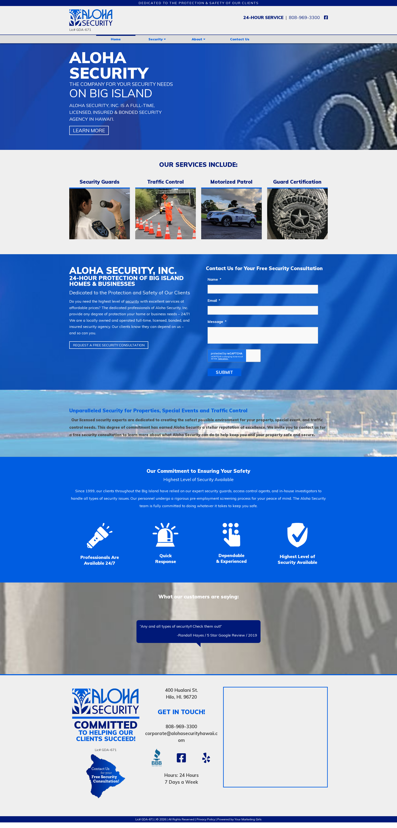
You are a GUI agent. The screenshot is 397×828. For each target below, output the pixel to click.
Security (156, 39)
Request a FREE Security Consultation (109, 345)
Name (214, 279)
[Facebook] (326, 17)
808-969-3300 (304, 17)
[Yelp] (206, 780)
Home (116, 39)
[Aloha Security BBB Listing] (157, 784)
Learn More (89, 130)
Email (214, 300)
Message (217, 321)
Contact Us (239, 39)
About (197, 39)
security (132, 301)
